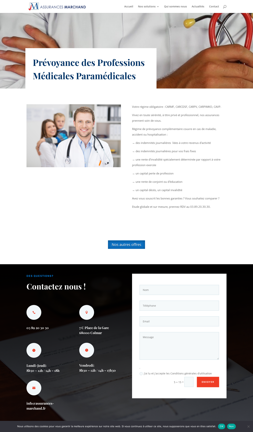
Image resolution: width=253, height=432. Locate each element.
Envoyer (208, 382)
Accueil (128, 6)
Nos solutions (147, 6)
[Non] (248, 426)
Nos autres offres (126, 244)
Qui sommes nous (175, 6)
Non (231, 426)
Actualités (198, 6)
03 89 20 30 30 (37, 328)
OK (221, 426)
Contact (214, 6)
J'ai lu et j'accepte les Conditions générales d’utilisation (178, 373)
